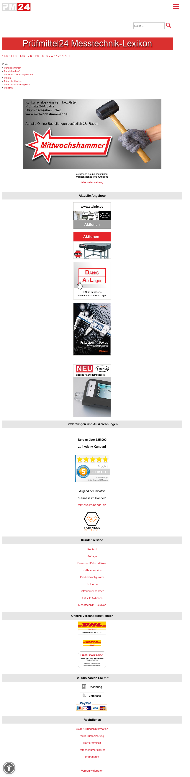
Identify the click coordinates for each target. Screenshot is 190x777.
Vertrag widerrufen (92, 770)
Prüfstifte (8, 88)
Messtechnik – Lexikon (92, 604)
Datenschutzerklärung (92, 749)
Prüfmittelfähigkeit (13, 81)
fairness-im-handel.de (92, 505)
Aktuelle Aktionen (92, 598)
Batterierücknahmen (92, 591)
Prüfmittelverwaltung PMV (17, 84)
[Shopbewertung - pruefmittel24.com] (92, 481)
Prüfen (7, 78)
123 (62, 56)
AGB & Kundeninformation (92, 728)
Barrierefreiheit (92, 742)
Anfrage (92, 556)
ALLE (68, 56)
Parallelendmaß (12, 71)
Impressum (92, 756)
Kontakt (92, 549)
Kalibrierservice (92, 570)
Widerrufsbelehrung (92, 735)
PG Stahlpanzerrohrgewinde (18, 74)
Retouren (92, 584)
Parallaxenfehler (12, 68)
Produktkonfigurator (92, 577)
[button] (9, 768)
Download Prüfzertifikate (92, 563)
